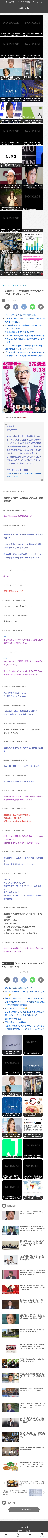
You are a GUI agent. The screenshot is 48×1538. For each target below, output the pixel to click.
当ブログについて (24, 1531)
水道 (25, 963)
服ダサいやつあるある (14, 1019)
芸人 (5, 967)
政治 (19, 963)
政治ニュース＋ (9, 963)
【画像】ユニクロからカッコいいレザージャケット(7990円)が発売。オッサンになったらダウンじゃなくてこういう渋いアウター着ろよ (24, 1029)
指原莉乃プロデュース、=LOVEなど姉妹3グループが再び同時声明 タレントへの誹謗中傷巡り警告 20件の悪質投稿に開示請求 (25, 1001)
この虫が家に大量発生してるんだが (19, 332)
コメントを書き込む (24, 1509)
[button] (41, 307)
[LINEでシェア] (32, 307)
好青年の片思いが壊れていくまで (18, 988)
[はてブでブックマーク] (24, 307)
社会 (41, 963)
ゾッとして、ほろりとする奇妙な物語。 (21, 315)
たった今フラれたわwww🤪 (16, 1008)
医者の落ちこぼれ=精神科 (15, 1022)
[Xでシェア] (7, 307)
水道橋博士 (33, 963)
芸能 (11, 967)
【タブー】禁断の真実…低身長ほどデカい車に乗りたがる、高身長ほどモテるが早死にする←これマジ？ (24, 339)
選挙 (18, 967)
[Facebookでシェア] (15, 307)
